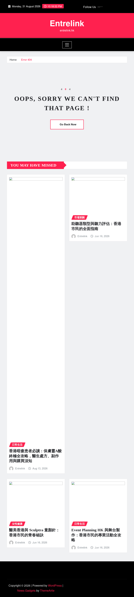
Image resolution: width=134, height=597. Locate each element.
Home (13, 59)
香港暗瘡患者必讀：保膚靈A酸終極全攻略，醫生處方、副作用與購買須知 (35, 456)
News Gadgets (26, 590)
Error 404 (26, 59)
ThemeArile (47, 590)
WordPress (55, 585)
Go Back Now (68, 124)
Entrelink (67, 23)
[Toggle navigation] (67, 44)
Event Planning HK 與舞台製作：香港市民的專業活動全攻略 (96, 535)
